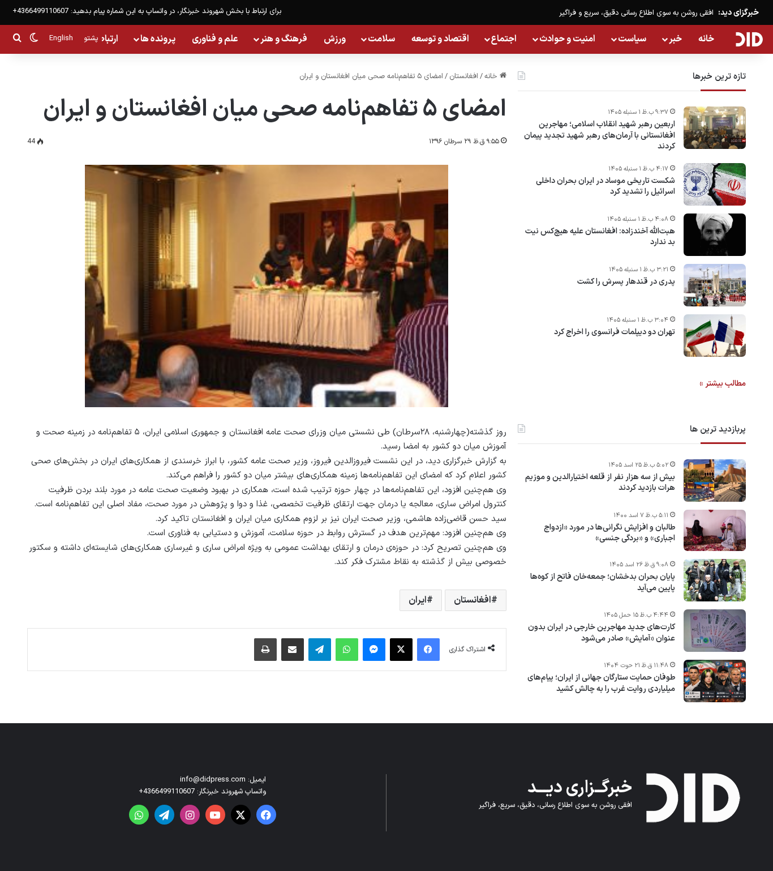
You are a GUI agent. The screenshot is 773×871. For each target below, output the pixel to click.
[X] (401, 649)
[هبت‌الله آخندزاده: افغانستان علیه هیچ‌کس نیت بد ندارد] (715, 235)
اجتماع (504, 39)
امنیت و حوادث (567, 39)
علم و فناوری (215, 39)
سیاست (632, 39)
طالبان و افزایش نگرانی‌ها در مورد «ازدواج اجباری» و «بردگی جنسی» (609, 533)
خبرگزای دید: (738, 13)
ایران (418, 600)
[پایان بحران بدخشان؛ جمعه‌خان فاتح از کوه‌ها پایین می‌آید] (715, 580)
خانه (706, 39)
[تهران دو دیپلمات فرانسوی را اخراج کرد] (715, 335)
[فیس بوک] (428, 649)
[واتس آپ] (347, 649)
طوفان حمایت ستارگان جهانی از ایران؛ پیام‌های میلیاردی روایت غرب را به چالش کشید (601, 683)
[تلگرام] (319, 649)
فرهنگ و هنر (283, 39)
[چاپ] (265, 649)
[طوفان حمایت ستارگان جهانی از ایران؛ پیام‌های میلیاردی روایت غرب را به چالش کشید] (715, 681)
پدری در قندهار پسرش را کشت (626, 282)
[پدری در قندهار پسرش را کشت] (715, 285)
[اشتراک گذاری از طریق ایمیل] (292, 649)
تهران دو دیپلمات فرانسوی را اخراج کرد (614, 332)
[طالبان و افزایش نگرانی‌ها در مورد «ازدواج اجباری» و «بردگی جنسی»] (715, 531)
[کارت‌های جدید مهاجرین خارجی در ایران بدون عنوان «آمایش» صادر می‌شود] (715, 630)
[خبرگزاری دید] (749, 39)
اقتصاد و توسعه (440, 39)
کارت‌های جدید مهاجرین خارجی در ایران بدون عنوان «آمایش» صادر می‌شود (601, 633)
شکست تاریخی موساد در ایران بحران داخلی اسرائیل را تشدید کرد (605, 187)
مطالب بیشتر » (722, 384)
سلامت (381, 39)
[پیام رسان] (374, 649)
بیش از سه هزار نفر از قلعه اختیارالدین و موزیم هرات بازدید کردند (600, 483)
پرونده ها (157, 39)
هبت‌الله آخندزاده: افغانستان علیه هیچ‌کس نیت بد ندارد (600, 237)
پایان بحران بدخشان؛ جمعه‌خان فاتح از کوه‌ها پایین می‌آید (602, 582)
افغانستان (463, 76)
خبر (675, 39)
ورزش (335, 39)
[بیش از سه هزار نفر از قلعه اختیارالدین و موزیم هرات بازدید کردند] (715, 480)
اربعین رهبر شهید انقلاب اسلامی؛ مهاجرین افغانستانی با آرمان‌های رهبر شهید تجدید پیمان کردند (599, 135)
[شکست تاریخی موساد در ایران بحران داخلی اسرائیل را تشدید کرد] (715, 184)
